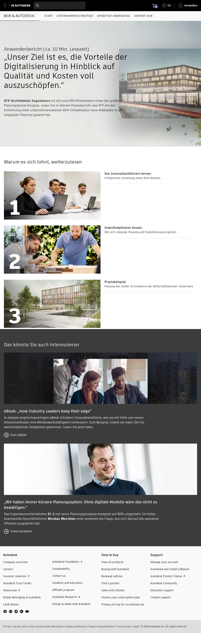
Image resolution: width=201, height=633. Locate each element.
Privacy (7, 626)
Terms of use (124, 626)
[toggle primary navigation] (7, 5)
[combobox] (60, 5)
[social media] (16, 611)
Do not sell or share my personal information (39, 626)
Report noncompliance (102, 626)
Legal (136, 626)
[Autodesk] (21, 5)
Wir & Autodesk (19, 15)
